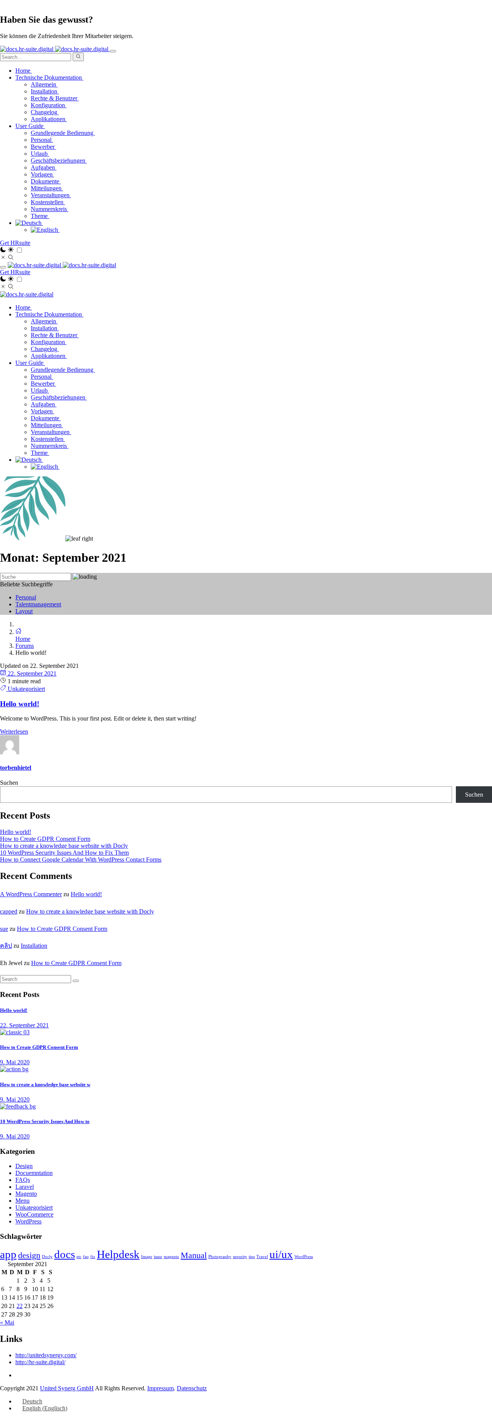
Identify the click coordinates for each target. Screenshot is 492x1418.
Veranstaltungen (51, 195)
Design (24, 1166)
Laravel (24, 1186)
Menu (22, 1200)
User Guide (30, 362)
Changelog (45, 112)
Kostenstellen (48, 202)
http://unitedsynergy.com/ (45, 1355)
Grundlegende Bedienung (63, 133)
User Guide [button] (30, 126)
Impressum (160, 1388)
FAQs (22, 1180)
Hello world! (15, 832)
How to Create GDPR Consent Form (45, 838)
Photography (219, 1257)
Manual (194, 1255)
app (8, 1254)
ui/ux (281, 1254)
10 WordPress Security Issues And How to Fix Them (64, 852)
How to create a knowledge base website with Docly (64, 845)
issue (158, 1257)
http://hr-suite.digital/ (40, 1362)
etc (78, 1257)
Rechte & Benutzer (55, 98)
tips (252, 1257)
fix (92, 1257)
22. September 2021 (31, 673)
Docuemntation (34, 1173)
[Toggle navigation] (113, 51)
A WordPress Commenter (31, 894)
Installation (45, 91)
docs (64, 1254)
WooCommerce (34, 1214)
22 (20, 1306)
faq (86, 1257)
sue (4, 928)
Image (146, 1257)
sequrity (240, 1257)
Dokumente (46, 181)
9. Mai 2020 (15, 1062)
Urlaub (40, 153)
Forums (24, 645)
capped (8, 911)
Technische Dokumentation (49, 314)
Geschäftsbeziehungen (59, 160)
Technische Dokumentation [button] (49, 77)
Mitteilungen (47, 188)
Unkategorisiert (25, 689)
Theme (40, 216)
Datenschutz (192, 1388)
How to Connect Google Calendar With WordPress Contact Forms (80, 859)
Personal (42, 139)
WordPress (28, 1221)
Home (23, 70)
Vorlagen (42, 174)
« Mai (7, 1322)
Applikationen (49, 119)
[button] (29, 223)
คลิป (6, 945)
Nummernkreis (49, 209)
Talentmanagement (38, 604)
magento (171, 1257)
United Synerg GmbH (67, 1388)
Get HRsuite (15, 243)
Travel (262, 1257)
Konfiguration (48, 105)
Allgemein (44, 84)
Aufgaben (44, 167)
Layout (24, 611)
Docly (47, 1257)
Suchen (9, 782)
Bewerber (43, 146)
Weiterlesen (14, 731)
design (29, 1255)
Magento (26, 1193)
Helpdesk (118, 1254)
